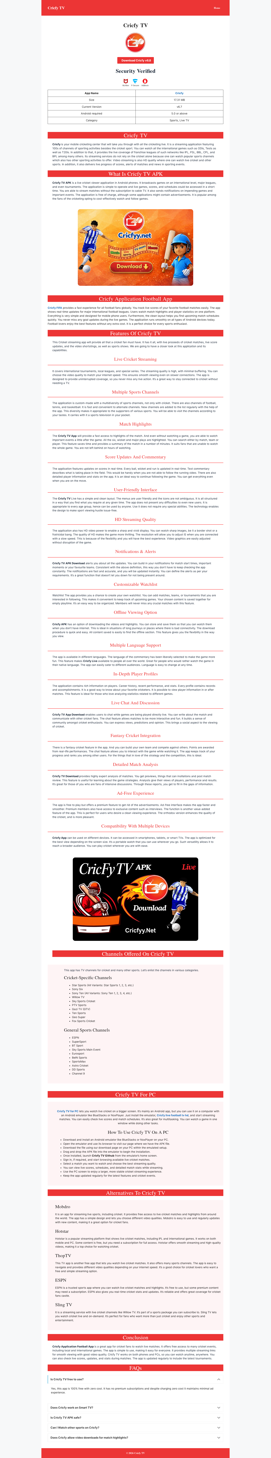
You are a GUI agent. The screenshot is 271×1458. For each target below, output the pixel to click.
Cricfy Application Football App (73, 1346)
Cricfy (56, 144)
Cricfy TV (56, 8)
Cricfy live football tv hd (173, 1115)
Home (217, 8)
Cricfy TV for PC (67, 1111)
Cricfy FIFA (55, 307)
